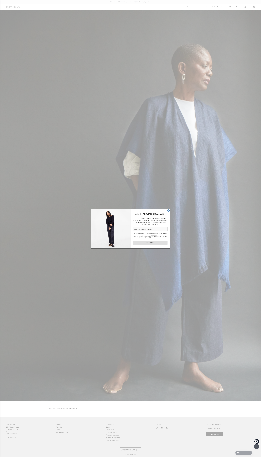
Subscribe (150, 242)
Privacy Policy (154, 234)
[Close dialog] (168, 210)
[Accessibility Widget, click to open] (256, 441)
